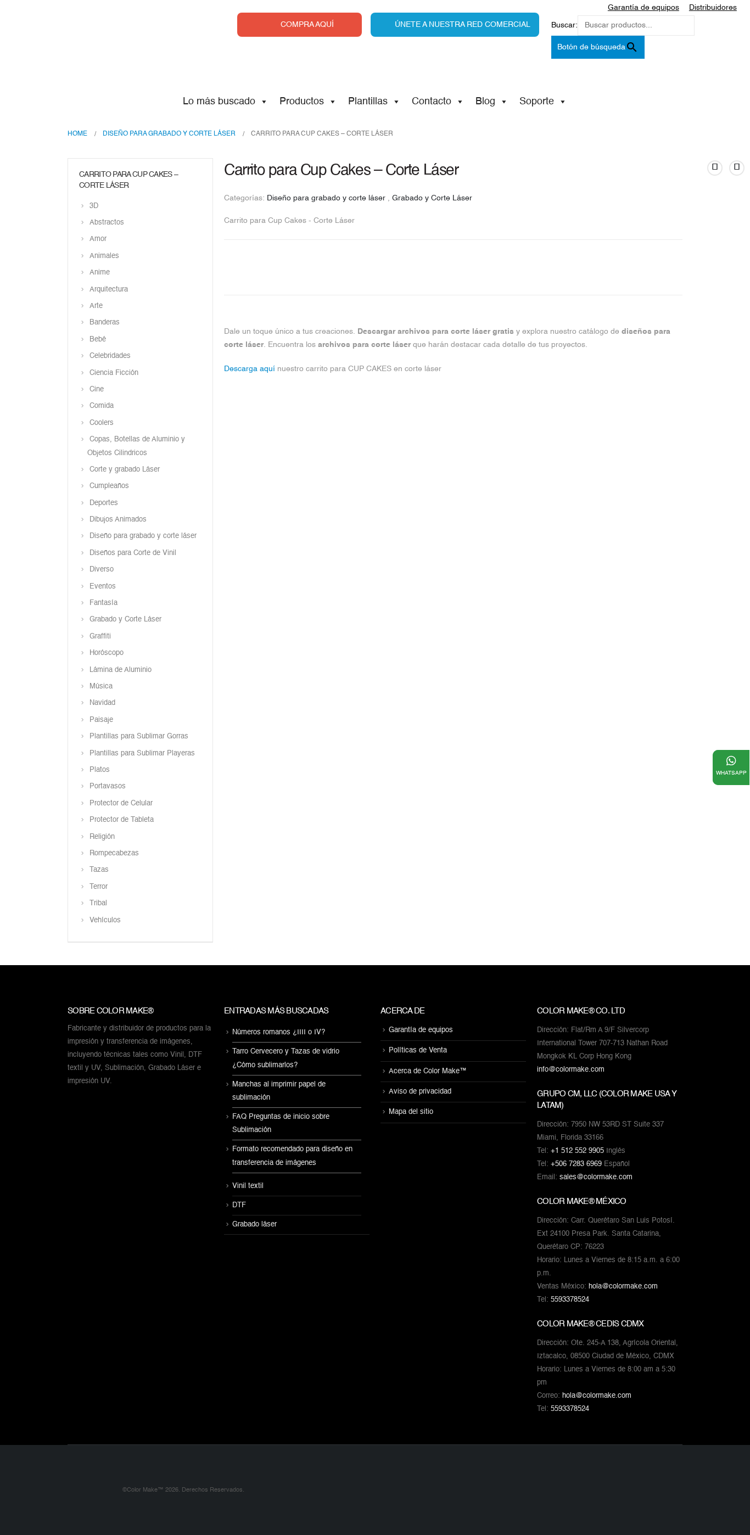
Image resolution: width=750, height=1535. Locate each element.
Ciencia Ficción (113, 373)
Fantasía (103, 603)
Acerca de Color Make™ (428, 1071)
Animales (104, 256)
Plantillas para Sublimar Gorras (138, 737)
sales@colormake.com (596, 1177)
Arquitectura (108, 289)
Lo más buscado (219, 102)
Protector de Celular (121, 803)
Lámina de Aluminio (120, 670)
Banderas (104, 323)
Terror (98, 886)
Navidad (102, 703)
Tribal (98, 903)
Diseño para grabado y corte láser (326, 198)
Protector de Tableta (121, 820)
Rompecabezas (114, 853)
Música (101, 686)
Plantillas (368, 102)
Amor (98, 239)
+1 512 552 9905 (577, 1151)
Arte (96, 306)
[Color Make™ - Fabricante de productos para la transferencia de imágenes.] (89, 1490)
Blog (485, 102)
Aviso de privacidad (420, 1091)
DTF (239, 1205)
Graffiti (100, 636)
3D (93, 206)
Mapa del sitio (411, 1112)
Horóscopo (106, 653)
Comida (101, 406)
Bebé (97, 339)
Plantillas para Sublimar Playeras (142, 753)
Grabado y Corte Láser (432, 198)
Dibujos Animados (118, 519)
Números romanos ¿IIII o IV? (278, 1032)
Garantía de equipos (421, 1030)
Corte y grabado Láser (124, 469)
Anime (99, 273)
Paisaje (101, 720)
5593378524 (570, 1299)
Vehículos (105, 920)
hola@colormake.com (623, 1286)
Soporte (536, 102)
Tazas (99, 870)
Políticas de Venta (418, 1051)
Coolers (101, 423)
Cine (96, 389)
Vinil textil (248, 1186)
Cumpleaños (109, 486)
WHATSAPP (731, 773)
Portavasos (107, 787)
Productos (301, 102)
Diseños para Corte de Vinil (132, 553)
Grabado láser (254, 1224)
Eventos (102, 586)
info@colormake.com (571, 1069)
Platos (99, 770)
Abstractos (106, 222)
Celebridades (110, 356)
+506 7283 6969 (576, 1164)
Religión (102, 837)
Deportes (103, 503)
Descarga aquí (249, 369)
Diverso (101, 570)
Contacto (431, 102)
